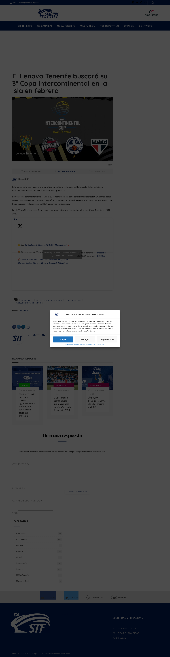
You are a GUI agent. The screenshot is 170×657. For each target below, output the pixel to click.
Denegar (85, 339)
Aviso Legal (101, 344)
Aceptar (63, 339)
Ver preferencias (107, 339)
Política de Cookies (72, 344)
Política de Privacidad (87, 344)
